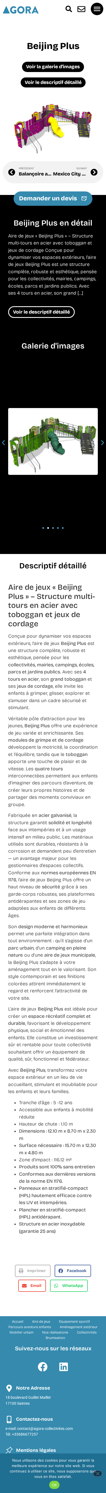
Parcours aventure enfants (29, 1327)
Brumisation (55, 1338)
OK (54, 1485)
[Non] (97, 1473)
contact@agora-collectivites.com (45, 1428)
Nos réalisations (55, 1332)
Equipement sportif (74, 1321)
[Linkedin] (63, 1367)
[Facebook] (42, 1367)
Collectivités (87, 1332)
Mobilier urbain (21, 1332)
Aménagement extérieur (79, 1327)
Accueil (17, 1321)
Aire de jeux (41, 1321)
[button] (3, 442)
